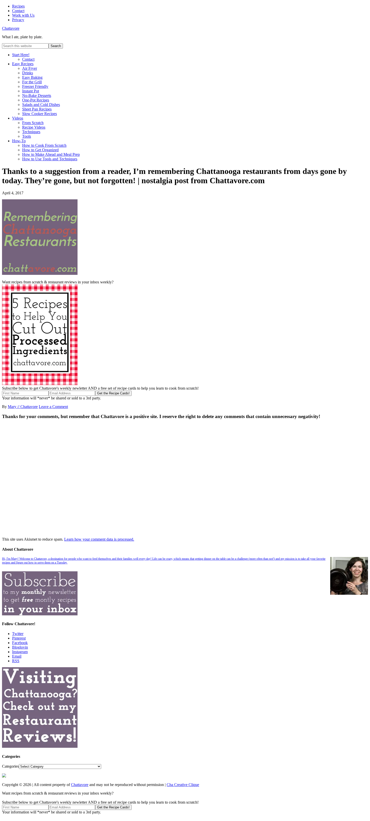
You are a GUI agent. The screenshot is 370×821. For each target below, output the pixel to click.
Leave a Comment (53, 406)
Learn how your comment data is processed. (99, 539)
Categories (10, 766)
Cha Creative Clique (183, 784)
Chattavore (10, 28)
